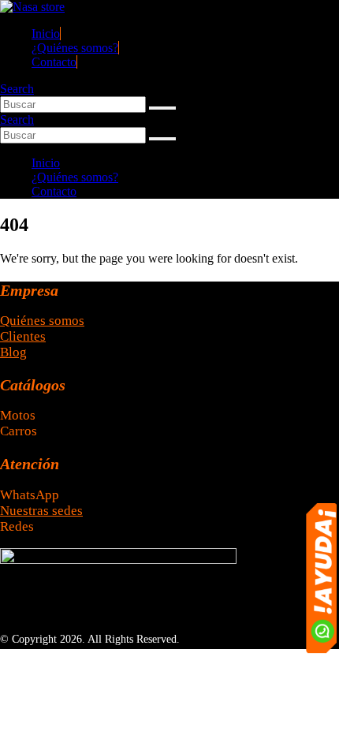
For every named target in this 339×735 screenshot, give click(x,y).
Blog (13, 352)
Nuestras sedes (41, 510)
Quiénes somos (42, 320)
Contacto (54, 62)
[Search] (162, 108)
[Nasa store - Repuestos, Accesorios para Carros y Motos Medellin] (32, 6)
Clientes (23, 336)
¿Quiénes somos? (75, 47)
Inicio (46, 33)
